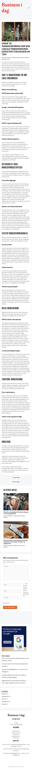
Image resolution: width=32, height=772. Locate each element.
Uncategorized (5, 701)
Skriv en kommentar (6, 57)
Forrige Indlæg (16, 477)
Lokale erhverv (16, 57)
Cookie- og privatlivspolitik (16, 724)
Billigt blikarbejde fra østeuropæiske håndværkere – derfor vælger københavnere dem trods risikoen (14, 682)
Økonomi (4, 699)
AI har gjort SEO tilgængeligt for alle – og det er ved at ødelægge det (16, 754)
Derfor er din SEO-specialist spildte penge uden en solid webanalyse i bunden (16, 745)
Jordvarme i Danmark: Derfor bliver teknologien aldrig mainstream (16, 750)
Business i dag (12, 8)
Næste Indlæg (16, 482)
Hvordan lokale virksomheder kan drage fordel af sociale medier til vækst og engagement (15, 542)
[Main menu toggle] (28, 8)
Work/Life (4, 704)
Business (4, 694)
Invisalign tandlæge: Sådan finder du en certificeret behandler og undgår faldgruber (14, 676)
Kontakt (16, 723)
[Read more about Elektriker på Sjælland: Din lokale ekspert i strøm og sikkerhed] (16, 501)
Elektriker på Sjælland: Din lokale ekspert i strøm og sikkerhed (15, 513)
